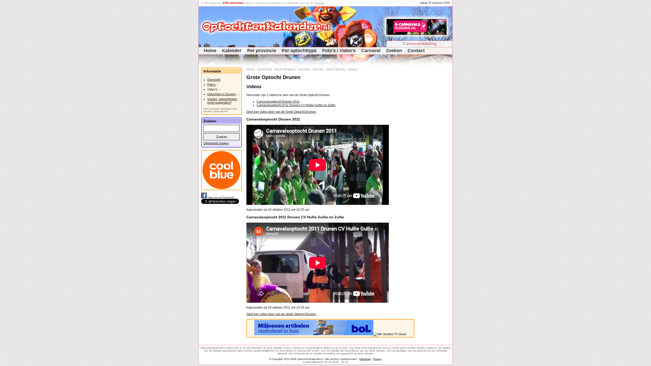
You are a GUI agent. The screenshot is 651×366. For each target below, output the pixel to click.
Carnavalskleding (420, 43)
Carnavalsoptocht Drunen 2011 (278, 101)
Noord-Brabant (285, 69)
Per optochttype (299, 50)
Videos (352, 69)
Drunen (318, 69)
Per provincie (261, 50)
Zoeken (394, 50)
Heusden (304, 69)
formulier (319, 3)
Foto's (211, 84)
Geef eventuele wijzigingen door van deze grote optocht (220, 110)
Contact (416, 50)
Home (210, 50)
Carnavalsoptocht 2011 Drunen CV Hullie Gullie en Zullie (296, 105)
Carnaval (370, 50)
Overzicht (213, 80)
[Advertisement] (435, 144)
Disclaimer (365, 359)
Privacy (377, 359)
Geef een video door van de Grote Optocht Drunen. (281, 112)
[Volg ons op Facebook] (204, 197)
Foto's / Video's (339, 50)
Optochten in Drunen (221, 94)
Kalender (232, 50)
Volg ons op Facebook (221, 197)
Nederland (264, 69)
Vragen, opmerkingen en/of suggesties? (222, 100)
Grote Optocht (335, 69)
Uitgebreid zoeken (216, 143)
